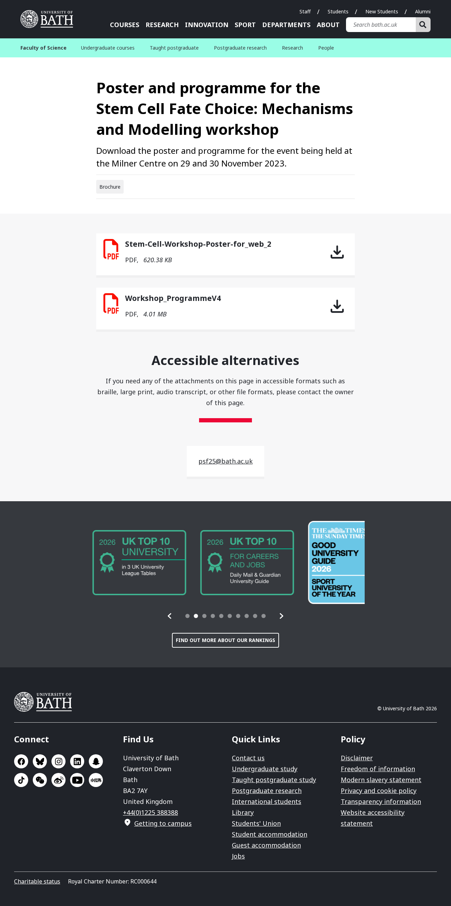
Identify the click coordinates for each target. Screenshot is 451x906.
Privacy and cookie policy (378, 790)
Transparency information (381, 801)
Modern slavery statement (381, 779)
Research (162, 24)
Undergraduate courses (108, 47)
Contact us (248, 758)
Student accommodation (269, 834)
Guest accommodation (266, 845)
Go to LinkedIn (77, 761)
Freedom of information (378, 769)
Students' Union (256, 823)
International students (266, 801)
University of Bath (49, 19)
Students (338, 11)
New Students (381, 11)
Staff (305, 11)
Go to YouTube (77, 780)
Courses (124, 24)
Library (243, 812)
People (326, 47)
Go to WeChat (40, 780)
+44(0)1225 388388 (150, 812)
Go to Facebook (21, 761)
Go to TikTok (21, 780)
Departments (286, 24)
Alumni (423, 11)
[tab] (187, 616)
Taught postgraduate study (274, 779)
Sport (245, 24)
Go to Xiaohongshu (96, 780)
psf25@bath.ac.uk (225, 461)
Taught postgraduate (174, 47)
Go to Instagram (58, 761)
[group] (133, 562)
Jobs (238, 856)
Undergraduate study (264, 769)
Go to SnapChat (96, 761)
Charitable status (37, 881)
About (328, 24)
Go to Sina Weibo (58, 780)
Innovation (206, 24)
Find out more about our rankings (225, 640)
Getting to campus (163, 823)
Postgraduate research (240, 47)
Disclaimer (357, 758)
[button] (170, 616)
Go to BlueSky (40, 761)
